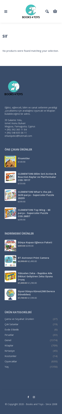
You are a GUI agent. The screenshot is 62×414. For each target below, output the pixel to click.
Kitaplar (9, 345)
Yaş (7, 366)
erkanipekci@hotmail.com (18, 135)
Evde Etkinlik (12, 329)
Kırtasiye (10, 350)
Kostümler (11, 356)
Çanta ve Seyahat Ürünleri (19, 318)
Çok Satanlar (12, 324)
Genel (8, 340)
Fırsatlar (9, 334)
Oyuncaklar (11, 361)
